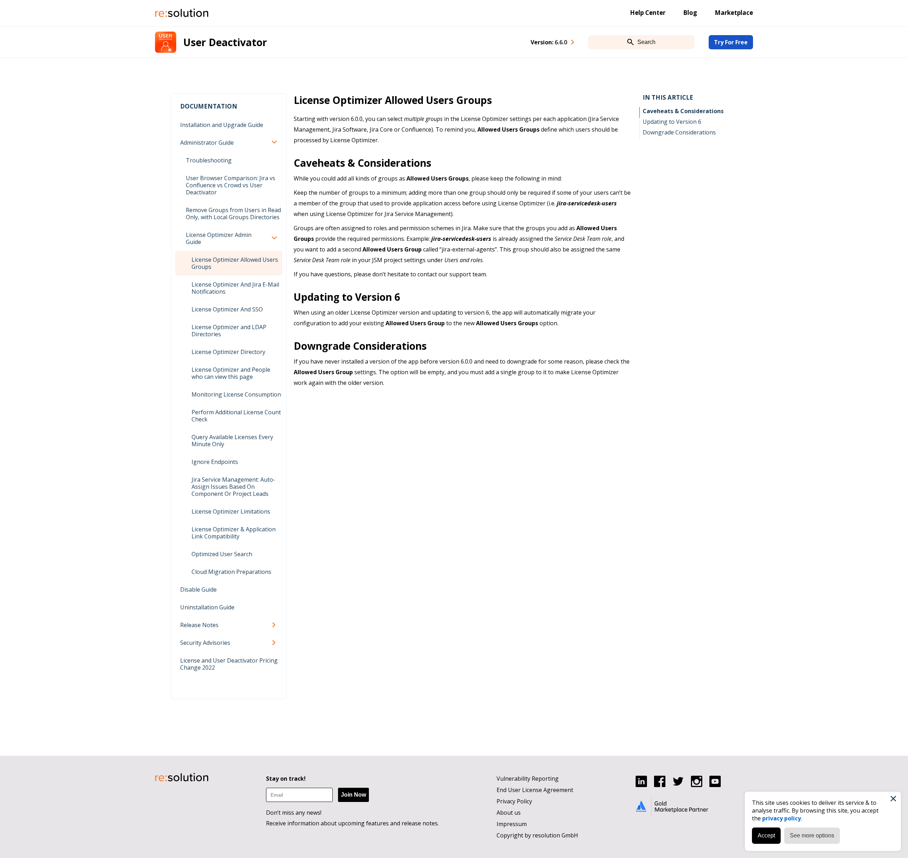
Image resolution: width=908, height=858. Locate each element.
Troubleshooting (209, 160)
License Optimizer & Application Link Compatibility (234, 532)
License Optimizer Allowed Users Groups (235, 263)
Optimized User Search (222, 554)
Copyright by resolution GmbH (537, 835)
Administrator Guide (207, 142)
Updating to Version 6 (672, 122)
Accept (766, 835)
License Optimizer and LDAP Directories (229, 330)
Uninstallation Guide (207, 607)
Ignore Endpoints (215, 462)
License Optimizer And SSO (227, 309)
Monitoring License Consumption (236, 394)
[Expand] (275, 142)
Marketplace (734, 13)
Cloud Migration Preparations (231, 572)
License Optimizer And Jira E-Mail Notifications (235, 288)
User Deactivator (225, 42)
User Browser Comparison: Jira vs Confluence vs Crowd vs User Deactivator (230, 185)
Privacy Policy (514, 801)
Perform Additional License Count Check (236, 415)
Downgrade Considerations (679, 132)
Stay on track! (286, 778)
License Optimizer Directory (228, 352)
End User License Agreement (535, 790)
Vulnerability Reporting (528, 778)
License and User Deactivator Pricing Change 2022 (229, 664)
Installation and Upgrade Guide (221, 125)
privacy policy (781, 818)
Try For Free (731, 42)
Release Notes (199, 625)
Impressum (512, 824)
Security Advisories (205, 643)
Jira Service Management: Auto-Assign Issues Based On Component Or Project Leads (233, 487)
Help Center (647, 13)
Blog (690, 13)
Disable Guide (198, 589)
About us (509, 813)
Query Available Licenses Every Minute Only (232, 440)
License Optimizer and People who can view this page (231, 373)
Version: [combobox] (549, 42)
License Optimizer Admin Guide (218, 238)
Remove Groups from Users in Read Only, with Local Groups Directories (233, 213)
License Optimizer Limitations (231, 511)
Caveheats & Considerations (683, 111)
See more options (812, 835)
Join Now (353, 795)
